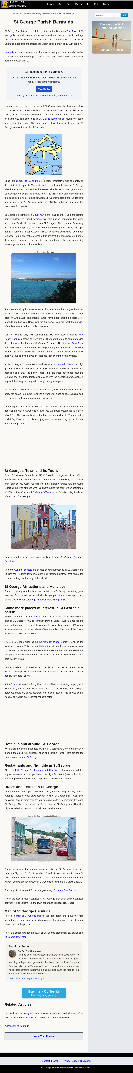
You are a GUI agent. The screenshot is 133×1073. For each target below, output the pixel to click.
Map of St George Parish (30, 916)
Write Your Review (44, 1036)
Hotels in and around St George (21, 757)
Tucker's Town (41, 616)
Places (78, 4)
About (56, 1061)
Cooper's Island (13, 667)
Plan (88, 4)
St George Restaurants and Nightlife (37, 770)
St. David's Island (48, 118)
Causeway (38, 215)
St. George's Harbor (72, 189)
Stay (60, 4)
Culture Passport (23, 569)
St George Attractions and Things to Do (45, 599)
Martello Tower (66, 364)
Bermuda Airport (13, 52)
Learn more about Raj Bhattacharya (26, 978)
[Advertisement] (44, 446)
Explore (50, 4)
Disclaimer (85, 1061)
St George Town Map (15, 937)
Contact (106, 4)
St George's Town (41, 492)
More (96, 4)
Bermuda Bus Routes (65, 890)
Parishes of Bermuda (18, 1026)
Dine (69, 4)
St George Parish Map (28, 181)
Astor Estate (11, 684)
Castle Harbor (23, 223)
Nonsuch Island (51, 642)
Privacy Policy (69, 1061)
